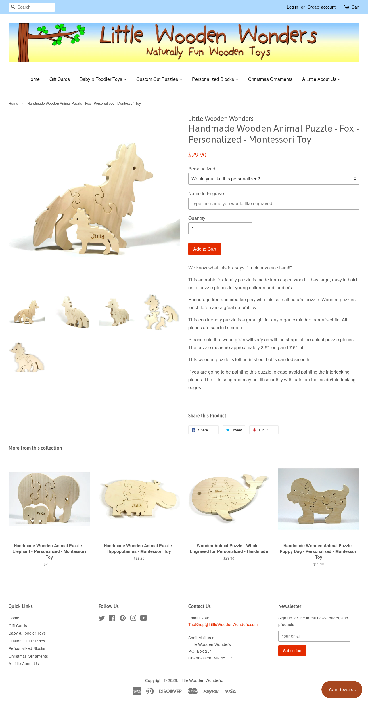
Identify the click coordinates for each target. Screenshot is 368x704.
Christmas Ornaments (270, 79)
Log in (292, 7)
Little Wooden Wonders (200, 680)
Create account (322, 7)
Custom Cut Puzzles (157, 79)
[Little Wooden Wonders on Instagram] (133, 619)
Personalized (201, 168)
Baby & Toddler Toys (101, 79)
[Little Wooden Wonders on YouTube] (143, 619)
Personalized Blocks (213, 79)
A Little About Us (320, 79)
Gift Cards (59, 79)
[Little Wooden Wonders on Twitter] (102, 619)
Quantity (196, 218)
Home (33, 79)
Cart (355, 7)
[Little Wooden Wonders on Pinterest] (123, 619)
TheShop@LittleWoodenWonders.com (223, 624)
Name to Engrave (206, 193)
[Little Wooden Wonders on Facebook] (112, 619)
